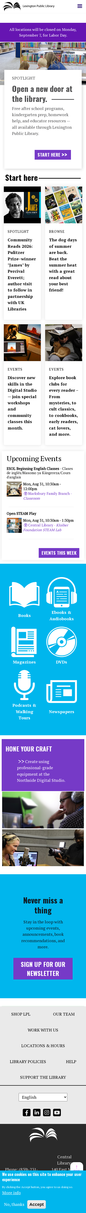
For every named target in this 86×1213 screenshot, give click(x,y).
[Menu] (79, 6)
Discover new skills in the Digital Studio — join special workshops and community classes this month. (22, 402)
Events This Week (59, 552)
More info (11, 1192)
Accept (36, 1204)
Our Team (64, 1014)
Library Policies (28, 1061)
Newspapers (61, 711)
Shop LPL (20, 1014)
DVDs (61, 662)
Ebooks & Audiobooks (61, 615)
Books (24, 615)
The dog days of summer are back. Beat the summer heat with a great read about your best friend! (63, 265)
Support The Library (43, 1077)
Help (71, 1061)
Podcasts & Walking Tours (24, 711)
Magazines (24, 662)
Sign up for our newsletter (43, 969)
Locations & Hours (43, 1045)
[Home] (30, 6)
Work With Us (43, 1030)
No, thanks (14, 1204)
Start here (49, 154)
